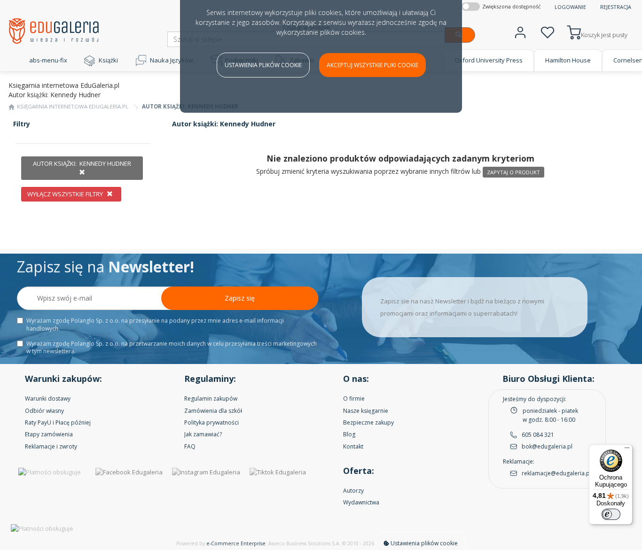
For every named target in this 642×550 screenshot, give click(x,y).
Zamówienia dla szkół (213, 411)
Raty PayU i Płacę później (58, 422)
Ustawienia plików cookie (263, 65)
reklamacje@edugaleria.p (556, 473)
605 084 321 (538, 435)
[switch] (611, 514)
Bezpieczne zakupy (368, 422)
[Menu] (627, 450)
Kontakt (353, 446)
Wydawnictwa (361, 502)
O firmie (354, 399)
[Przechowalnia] (547, 31)
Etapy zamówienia (49, 434)
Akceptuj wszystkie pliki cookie (372, 65)
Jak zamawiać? (203, 434)
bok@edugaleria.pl (547, 446)
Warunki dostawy (47, 399)
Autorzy (353, 491)
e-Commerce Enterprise (236, 543)
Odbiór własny (44, 411)
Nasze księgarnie (365, 411)
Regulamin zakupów (210, 399)
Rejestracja (615, 6)
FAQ (190, 446)
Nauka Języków (171, 60)
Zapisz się (240, 298)
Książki (108, 60)
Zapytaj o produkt (513, 172)
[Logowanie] (520, 31)
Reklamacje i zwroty (51, 446)
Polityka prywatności (211, 422)
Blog (349, 434)
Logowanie (570, 6)
